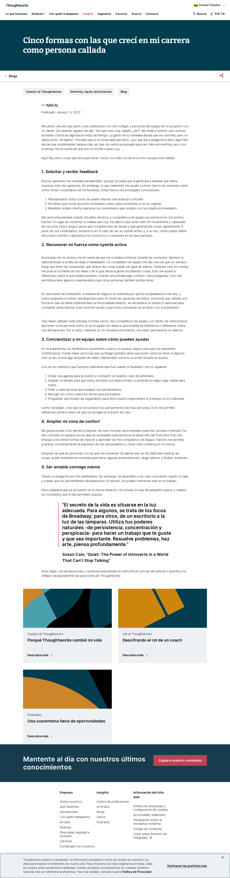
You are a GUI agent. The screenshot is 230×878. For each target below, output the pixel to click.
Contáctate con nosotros (77, 846)
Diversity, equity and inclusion (91, 91)
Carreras (66, 841)
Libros (101, 817)
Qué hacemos (69, 806)
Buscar (202, 13)
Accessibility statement (149, 815)
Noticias (65, 827)
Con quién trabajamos (75, 817)
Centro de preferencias (113, 801)
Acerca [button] (136, 13)
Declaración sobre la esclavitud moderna (147, 821)
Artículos (103, 806)
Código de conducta (147, 829)
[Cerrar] (222, 857)
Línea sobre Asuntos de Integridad (150, 835)
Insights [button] (88, 13)
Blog (124, 91)
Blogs (101, 812)
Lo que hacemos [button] (16, 13)
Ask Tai (220, 13)
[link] (180, 760)
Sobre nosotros (71, 801)
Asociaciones (69, 812)
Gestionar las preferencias (187, 865)
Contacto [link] (152, 13)
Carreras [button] (121, 13)
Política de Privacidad (136, 871)
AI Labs (65, 822)
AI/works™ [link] (38, 13)
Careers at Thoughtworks (44, 91)
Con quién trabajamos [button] (64, 13)
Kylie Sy (52, 105)
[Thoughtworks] (16, 3)
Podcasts (103, 822)
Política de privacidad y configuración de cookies (150, 808)
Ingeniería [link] (104, 13)
